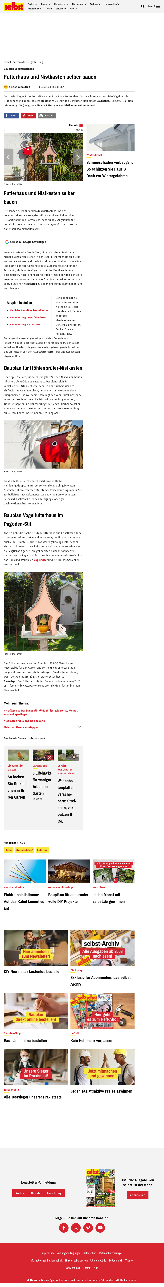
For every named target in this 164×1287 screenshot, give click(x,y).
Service (59, 8)
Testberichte (33, 8)
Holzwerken (77, 4)
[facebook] (64, 1228)
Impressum (48, 1253)
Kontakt (87, 1268)
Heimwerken (111, 4)
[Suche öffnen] (142, 6)
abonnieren (137, 1195)
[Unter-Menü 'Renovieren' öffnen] (67, 4)
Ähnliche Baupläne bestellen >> (29, 310)
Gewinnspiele (73, 1268)
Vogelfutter (41, 560)
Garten (31, 4)
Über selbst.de (98, 1260)
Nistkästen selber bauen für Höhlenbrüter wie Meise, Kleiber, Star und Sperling (41, 712)
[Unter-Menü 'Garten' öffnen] (36, 4)
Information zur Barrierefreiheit (46, 1260)
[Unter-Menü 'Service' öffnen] (65, 9)
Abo (72, 8)
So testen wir (116, 1260)
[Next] (78, 157)
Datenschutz (90, 1253)
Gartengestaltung (32, 62)
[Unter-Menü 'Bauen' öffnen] (49, 4)
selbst (7, 62)
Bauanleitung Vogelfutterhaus (28, 317)
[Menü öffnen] (158, 6)
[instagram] (76, 1228)
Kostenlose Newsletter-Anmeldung (39, 1193)
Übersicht (73, 125)
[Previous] (8, 157)
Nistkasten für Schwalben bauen (23, 720)
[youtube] (100, 1228)
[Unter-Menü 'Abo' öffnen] (75, 9)
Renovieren (59, 4)
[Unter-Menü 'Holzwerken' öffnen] (85, 4)
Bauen (44, 4)
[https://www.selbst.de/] (14, 6)
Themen (129, 1260)
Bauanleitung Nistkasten (25, 324)
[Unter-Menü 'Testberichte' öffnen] (41, 9)
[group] (43, 180)
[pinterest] (88, 1228)
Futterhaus (42, 850)
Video (49, 8)
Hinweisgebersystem (76, 1260)
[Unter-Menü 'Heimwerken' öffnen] (118, 4)
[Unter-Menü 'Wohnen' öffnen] (99, 4)
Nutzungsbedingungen (69, 1253)
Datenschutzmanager (111, 1253)
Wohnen (94, 4)
